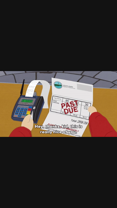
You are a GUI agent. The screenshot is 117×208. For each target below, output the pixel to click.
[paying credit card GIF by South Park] (58, 104)
